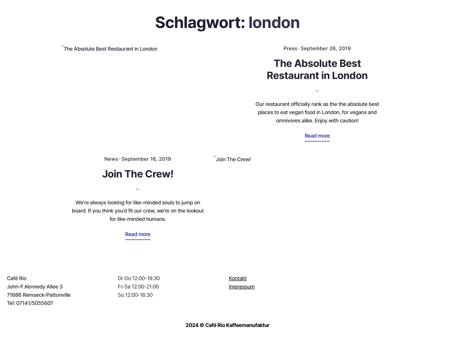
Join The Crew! (137, 174)
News (111, 159)
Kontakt (154, 22)
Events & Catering (110, 22)
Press (290, 48)
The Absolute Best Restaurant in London (317, 69)
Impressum (242, 286)
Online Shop (433, 22)
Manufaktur (61, 22)
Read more (319, 136)
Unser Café (20, 22)
